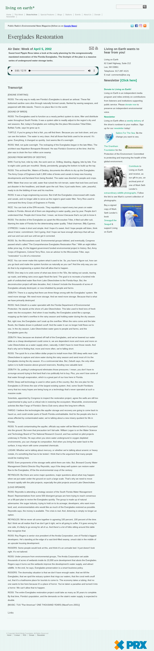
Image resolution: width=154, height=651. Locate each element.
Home (8, 15)
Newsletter (10, 17)
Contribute (134, 166)
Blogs (59, 15)
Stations (68, 15)
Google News (70, 26)
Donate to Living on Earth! (117, 89)
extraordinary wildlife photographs (120, 193)
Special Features (47, 15)
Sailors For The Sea (125, 133)
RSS (24, 635)
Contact (17, 635)
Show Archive (31, 15)
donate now (130, 104)
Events (78, 15)
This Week (18, 15)
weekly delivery (134, 120)
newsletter (119, 128)
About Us (87, 15)
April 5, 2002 (43, 49)
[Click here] (128, 80)
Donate (97, 15)
